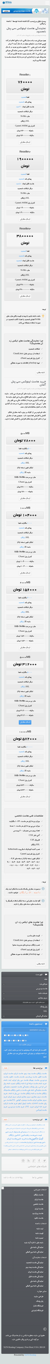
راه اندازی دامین (31, 1146)
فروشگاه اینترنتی (37, 1311)
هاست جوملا (34, 1080)
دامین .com (25, 1146)
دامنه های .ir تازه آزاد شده (33, 1243)
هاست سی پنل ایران (20, 1080)
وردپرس (30, 1125)
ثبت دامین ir (14, 1146)
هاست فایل (42, 1077)
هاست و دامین (29, 1132)
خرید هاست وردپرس (16, 1107)
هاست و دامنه (17, 1149)
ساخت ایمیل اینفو (24, 1104)
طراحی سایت (38, 1297)
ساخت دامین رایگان (39, 1128)
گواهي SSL (16, 1100)
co (11, 1041)
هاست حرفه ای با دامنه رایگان (27, 1084)
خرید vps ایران (41, 1107)
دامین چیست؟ (30, 1149)
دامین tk (44, 1146)
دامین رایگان (14, 1135)
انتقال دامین (31, 1128)
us (21, 1041)
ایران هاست (26, 1142)
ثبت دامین (37, 1139)
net (17, 1036)
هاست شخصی (38, 1204)
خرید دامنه (43, 1084)
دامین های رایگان (38, 1149)
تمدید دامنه (11, 1084)
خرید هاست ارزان (10, 1104)
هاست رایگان (42, 1074)
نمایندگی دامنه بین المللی (34, 1252)
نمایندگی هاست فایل (36, 1277)
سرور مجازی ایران (24, 1097)
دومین (34, 1132)
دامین (25, 1149)
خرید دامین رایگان (9, 1125)
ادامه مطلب (41, 373)
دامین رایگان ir (7, 1146)
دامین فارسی (8, 1142)
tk (28, 1036)
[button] (47, 3)
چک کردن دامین (10, 1132)
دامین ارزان (33, 1142)
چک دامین (26, 1128)
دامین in (19, 1146)
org (22, 1036)
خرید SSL (30, 1107)
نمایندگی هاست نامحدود (20, 1087)
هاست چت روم (30, 1074)
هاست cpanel (37, 1104)
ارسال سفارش (25, 142)
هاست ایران (8, 1074)
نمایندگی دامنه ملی (34, 1090)
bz (16, 1041)
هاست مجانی (11, 1149)
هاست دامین (19, 1142)
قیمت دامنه (39, 1234)
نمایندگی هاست (21, 1132)
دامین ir (22, 1135)
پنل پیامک (33, 1087)
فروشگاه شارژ (38, 1306)
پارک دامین (15, 1128)
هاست (22, 1077)
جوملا (22, 1149)
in (7, 1041)
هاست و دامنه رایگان (33, 1094)
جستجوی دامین (18, 1125)
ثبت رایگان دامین (40, 1132)
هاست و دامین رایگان (18, 1090)
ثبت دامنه (7, 1080)
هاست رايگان (41, 1125)
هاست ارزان (18, 1074)
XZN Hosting (30, 1355)
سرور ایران (12, 1097)
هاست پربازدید (31, 1077)
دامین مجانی (9, 1128)
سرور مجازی (36, 1097)
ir (6, 1036)
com (12, 1036)
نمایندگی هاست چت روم (34, 1267)
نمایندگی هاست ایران (35, 1272)
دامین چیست (41, 1142)
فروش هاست (38, 1146)
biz (25, 1041)
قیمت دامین (38, 1135)
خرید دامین (21, 1139)
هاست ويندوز (27, 1100)
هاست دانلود (14, 1077)
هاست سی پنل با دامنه (16, 1094)
